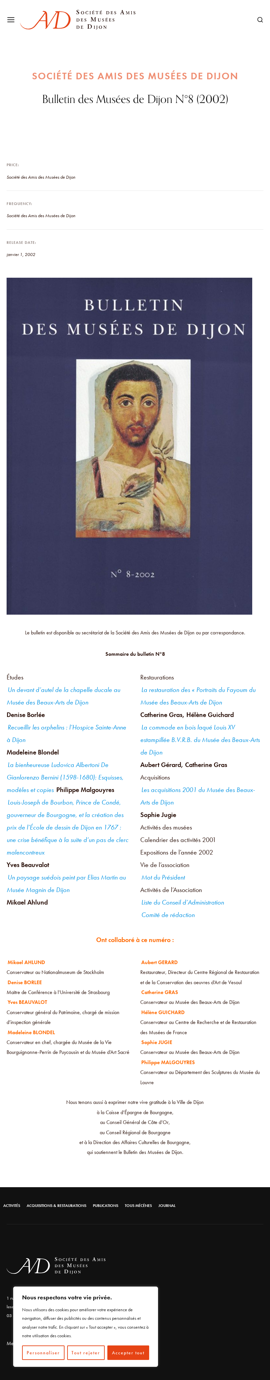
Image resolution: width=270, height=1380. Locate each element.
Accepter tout (128, 1353)
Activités (11, 1206)
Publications (105, 1206)
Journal (167, 1206)
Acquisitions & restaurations (56, 1206)
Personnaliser (43, 1353)
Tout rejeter (85, 1353)
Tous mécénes (138, 1206)
